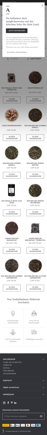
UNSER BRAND (9, 390)
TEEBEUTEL (7, 365)
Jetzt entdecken (16, 31)
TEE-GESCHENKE (9, 374)
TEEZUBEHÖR (8, 371)
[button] (34, 59)
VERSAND (7, 397)
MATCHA (6, 368)
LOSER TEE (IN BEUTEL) (12, 362)
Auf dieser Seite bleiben (17, 52)
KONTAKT (7, 383)
